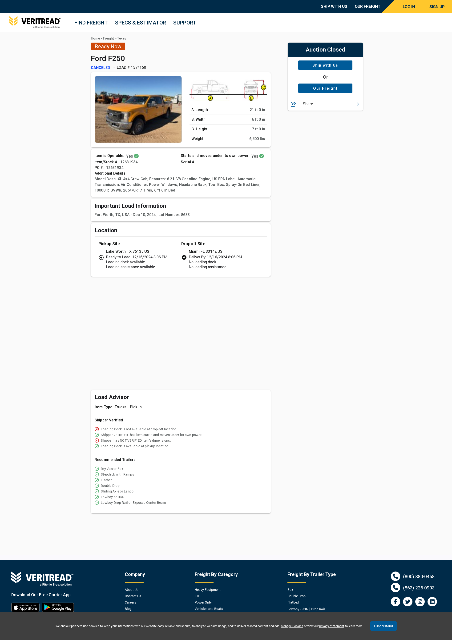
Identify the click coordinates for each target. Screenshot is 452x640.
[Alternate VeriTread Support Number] (395, 587)
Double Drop (296, 596)
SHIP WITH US (334, 6)
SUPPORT (184, 23)
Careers (130, 602)
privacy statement (331, 626)
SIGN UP (437, 6)
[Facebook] (395, 601)
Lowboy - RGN (297, 609)
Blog (128, 608)
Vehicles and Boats (209, 608)
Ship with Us (325, 65)
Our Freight (325, 88)
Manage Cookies (292, 626)
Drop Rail (318, 609)
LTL (197, 596)
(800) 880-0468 (419, 576)
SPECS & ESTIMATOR (140, 23)
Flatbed (293, 602)
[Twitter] (407, 601)
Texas (121, 38)
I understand (383, 626)
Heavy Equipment (208, 589)
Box (290, 589)
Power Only (203, 602)
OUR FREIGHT (367, 6)
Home (95, 38)
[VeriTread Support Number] (395, 576)
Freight (108, 38)
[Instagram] (420, 601)
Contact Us (133, 596)
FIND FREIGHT (91, 23)
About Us (131, 589)
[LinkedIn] (432, 601)
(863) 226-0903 (419, 587)
